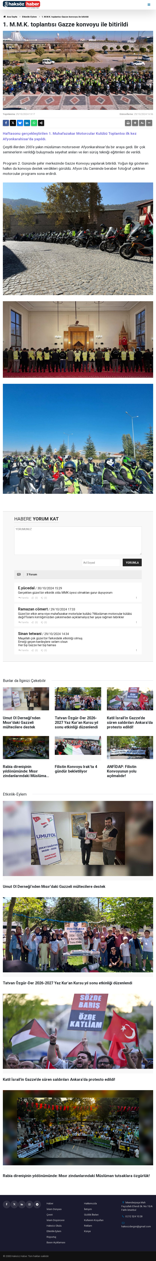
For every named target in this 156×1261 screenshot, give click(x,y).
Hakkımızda (90, 1203)
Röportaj (51, 1237)
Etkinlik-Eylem (29, 17)
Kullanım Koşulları (93, 1220)
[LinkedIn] (27, 123)
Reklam (88, 1225)
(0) (36, 598)
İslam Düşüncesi (55, 1220)
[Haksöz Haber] (21, 4)
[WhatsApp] (34, 123)
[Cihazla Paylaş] (41, 123)
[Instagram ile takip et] (29, 1204)
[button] (135, 123)
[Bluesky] (20, 123)
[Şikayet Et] (136, 597)
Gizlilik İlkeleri (91, 1214)
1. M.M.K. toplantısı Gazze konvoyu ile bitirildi (65, 17)
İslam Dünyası (54, 1209)
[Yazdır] (128, 123)
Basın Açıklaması (56, 1242)
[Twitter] (13, 123)
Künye (87, 1231)
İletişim (88, 1209)
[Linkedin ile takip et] (22, 1204)
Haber (50, 1203)
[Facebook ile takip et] (6, 1204)
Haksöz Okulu (54, 1225)
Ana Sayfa (11, 17)
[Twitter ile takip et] (14, 1204)
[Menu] (149, 4)
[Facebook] (6, 123)
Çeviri (50, 1214)
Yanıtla (25, 598)
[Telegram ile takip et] (37, 1204)
